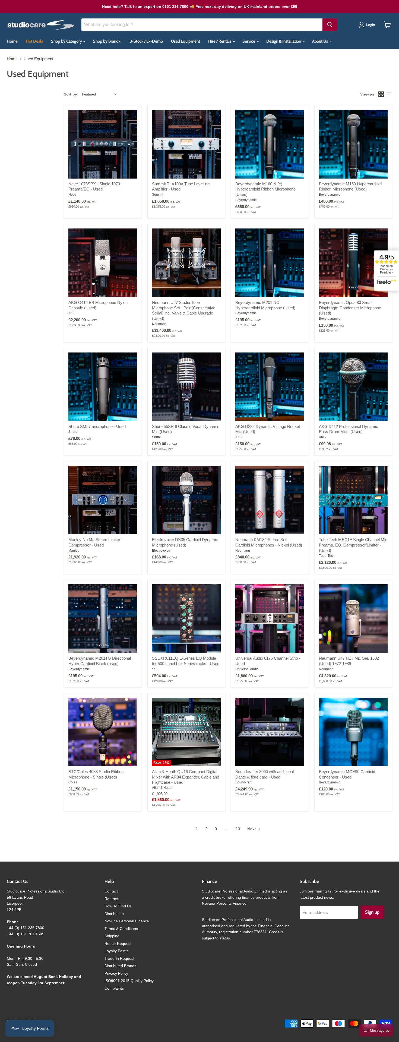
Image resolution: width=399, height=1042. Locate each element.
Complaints (114, 988)
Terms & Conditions (121, 928)
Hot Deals (34, 41)
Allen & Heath (162, 788)
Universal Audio (247, 669)
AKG (71, 313)
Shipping (111, 936)
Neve (72, 194)
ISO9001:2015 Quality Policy (129, 981)
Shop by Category (67, 41)
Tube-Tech (327, 556)
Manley (73, 550)
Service (249, 41)
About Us (320, 41)
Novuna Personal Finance (126, 921)
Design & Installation (284, 41)
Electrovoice (161, 550)
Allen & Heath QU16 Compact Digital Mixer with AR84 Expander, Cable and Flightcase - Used (185, 776)
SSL (155, 669)
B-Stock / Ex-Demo (146, 41)
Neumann (159, 324)
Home (12, 41)
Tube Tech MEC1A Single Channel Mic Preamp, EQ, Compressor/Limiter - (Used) (353, 544)
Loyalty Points (116, 951)
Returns (111, 899)
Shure (72, 432)
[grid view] (381, 94)
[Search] (329, 24)
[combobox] (201, 24)
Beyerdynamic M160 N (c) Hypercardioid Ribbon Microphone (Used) (265, 189)
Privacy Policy (116, 973)
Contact (111, 891)
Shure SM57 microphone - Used (97, 426)
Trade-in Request (119, 958)
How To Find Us (118, 906)
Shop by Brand (106, 41)
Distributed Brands (120, 966)
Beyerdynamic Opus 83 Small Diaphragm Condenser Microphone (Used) (350, 307)
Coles (72, 782)
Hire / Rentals (220, 41)
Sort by (70, 94)
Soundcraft (243, 782)
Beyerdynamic (245, 200)
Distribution (114, 913)
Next (252, 829)
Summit (157, 194)
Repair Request (117, 943)
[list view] (388, 94)
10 (238, 829)
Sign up (372, 912)
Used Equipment (185, 41)
